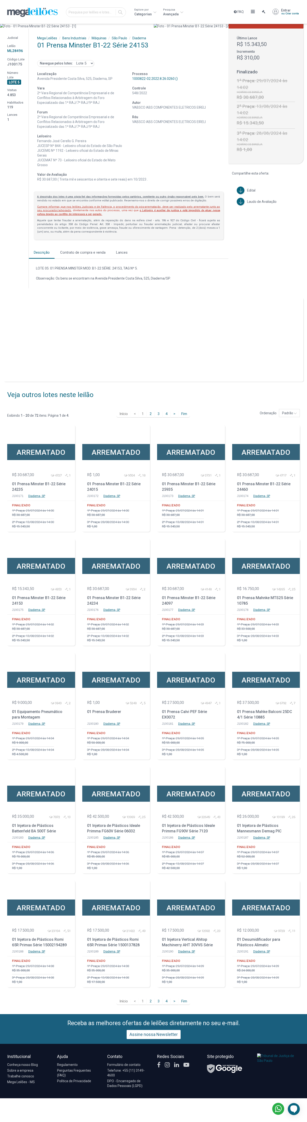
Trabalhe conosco (20, 1076)
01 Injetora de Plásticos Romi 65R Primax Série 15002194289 (39, 942)
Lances (122, 252)
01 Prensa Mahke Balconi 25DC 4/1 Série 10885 (264, 714)
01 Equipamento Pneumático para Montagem (37, 714)
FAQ (240, 12)
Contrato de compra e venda (83, 252)
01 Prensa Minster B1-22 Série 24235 (38, 487)
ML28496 (15, 51)
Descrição (42, 252)
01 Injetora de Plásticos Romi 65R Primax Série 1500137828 (113, 942)
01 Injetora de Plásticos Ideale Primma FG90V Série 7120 (188, 828)
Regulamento (67, 1065)
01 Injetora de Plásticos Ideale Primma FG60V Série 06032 (113, 828)
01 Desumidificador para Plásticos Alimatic (258, 942)
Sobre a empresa (20, 1070)
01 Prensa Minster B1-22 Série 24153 (38, 601)
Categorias (143, 12)
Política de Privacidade (74, 1081)
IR (120, 12)
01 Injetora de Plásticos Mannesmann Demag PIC (259, 828)
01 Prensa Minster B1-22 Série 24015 (114, 487)
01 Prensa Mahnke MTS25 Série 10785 (265, 601)
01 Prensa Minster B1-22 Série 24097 (188, 601)
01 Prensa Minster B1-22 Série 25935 (188, 487)
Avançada (171, 12)
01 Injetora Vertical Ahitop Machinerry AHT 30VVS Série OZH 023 (187, 942)
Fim (184, 414)
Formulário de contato (124, 1065)
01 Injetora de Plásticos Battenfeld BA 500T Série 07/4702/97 (34, 829)
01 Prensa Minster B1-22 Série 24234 (114, 601)
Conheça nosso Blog (22, 1065)
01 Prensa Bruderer (104, 711)
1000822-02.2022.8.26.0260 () (155, 79)
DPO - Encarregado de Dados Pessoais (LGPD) (124, 1083)
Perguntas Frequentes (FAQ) (74, 1073)
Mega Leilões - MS (21, 1082)
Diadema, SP (36, 496)
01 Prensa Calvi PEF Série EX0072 (184, 714)
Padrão (288, 413)
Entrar (290, 11)
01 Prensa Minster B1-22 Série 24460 (263, 487)
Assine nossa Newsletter (154, 1034)
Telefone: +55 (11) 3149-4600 (126, 1073)
